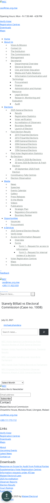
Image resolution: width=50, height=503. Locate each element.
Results (18, 113)
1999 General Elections (26, 147)
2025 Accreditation (9, 478)
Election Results (7, 485)
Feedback (4, 273)
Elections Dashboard (21, 264)
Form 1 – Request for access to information (32, 248)
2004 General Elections (26, 144)
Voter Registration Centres (24, 258)
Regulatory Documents (26, 212)
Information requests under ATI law (17, 472)
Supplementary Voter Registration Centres (20, 469)
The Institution (18, 51)
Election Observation (21, 178)
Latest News (6, 453)
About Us (8, 42)
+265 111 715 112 (8, 420)
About (3, 447)
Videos (14, 202)
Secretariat (16, 60)
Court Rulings (6, 488)
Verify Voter (6, 21)
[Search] (43, 332)
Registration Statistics (25, 116)
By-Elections (16, 156)
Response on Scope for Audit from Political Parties (24, 466)
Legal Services (21, 94)
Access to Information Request (26, 236)
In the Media (17, 199)
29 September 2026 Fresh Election (25, 170)
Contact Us (16, 48)
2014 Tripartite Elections (26, 137)
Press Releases (18, 196)
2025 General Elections (22, 110)
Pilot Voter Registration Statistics (27, 153)
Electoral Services (23, 66)
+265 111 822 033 (10, 285)
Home (7, 39)
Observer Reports (8, 481)
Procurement (21, 82)
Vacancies (15, 221)
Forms (18, 243)
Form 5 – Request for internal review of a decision (31, 254)
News (13, 184)
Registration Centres (10, 24)
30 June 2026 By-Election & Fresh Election (29, 164)
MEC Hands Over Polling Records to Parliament (24, 364)
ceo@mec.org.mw (8, 8)
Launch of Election (24, 128)
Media (7, 181)
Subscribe (6, 398)
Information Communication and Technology (29, 78)
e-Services (9, 227)
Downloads (5, 27)
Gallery (14, 193)
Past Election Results (21, 131)
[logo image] (3, 279)
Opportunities (11, 218)
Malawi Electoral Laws (10, 475)
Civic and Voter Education (27, 69)
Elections (8, 107)
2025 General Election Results (25, 230)
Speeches (15, 187)
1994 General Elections (26, 150)
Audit (17, 103)
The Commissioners (20, 54)
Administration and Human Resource (26, 90)
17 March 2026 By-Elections (28, 159)
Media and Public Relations (28, 73)
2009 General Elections (26, 141)
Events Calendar (18, 190)
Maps (2, 30)
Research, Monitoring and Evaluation (26, 99)
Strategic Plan (21, 209)
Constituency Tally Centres (23, 175)
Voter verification (23, 119)
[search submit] (33, 294)
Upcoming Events (8, 450)
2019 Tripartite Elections (26, 134)
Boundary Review (23, 125)
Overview (19, 240)
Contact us (5, 456)
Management (17, 57)
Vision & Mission (19, 45)
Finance (18, 85)
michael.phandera (12, 325)
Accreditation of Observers (28, 122)
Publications (17, 206)
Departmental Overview (26, 63)
